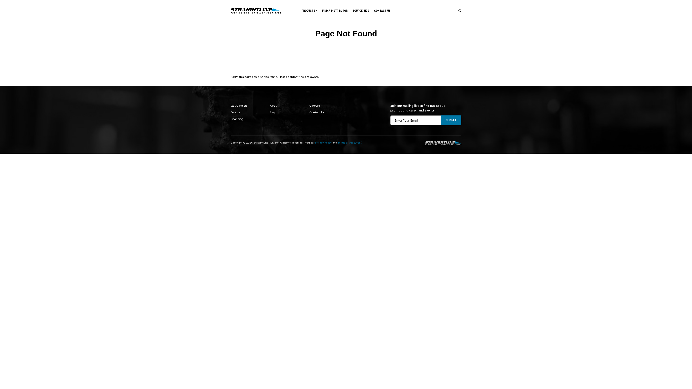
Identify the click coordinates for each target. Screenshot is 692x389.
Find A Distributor (335, 10)
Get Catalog (239, 106)
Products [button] (308, 10)
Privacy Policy (323, 142)
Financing (237, 119)
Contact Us (382, 10)
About (274, 106)
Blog (273, 112)
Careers (314, 106)
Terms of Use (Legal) (350, 142)
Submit (451, 120)
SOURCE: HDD (361, 10)
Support (236, 112)
